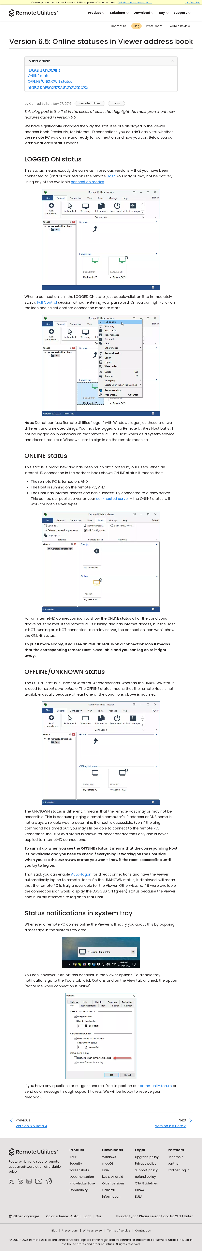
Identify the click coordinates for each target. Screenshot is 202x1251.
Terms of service (118, 1230)
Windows (109, 1157)
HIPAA (139, 1190)
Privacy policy (145, 1163)
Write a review (92, 1230)
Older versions (113, 1183)
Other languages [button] (26, 1216)
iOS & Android (112, 1176)
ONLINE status (39, 75)
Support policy (146, 1170)
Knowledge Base (82, 1183)
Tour (73, 1157)
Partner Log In (178, 1170)
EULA (138, 1196)
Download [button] (142, 12)
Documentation (81, 1176)
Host (111, 176)
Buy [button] (162, 12)
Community (78, 1190)
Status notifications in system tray (58, 86)
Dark (99, 1216)
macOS (108, 1163)
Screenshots (79, 1170)
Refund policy (145, 1176)
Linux (105, 1170)
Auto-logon (81, 874)
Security (75, 1163)
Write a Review (180, 26)
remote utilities (89, 103)
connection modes (87, 181)
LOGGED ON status (44, 70)
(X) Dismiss (192, 2)
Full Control (47, 302)
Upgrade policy (147, 1157)
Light (87, 1216)
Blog (136, 26)
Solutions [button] (117, 12)
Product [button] (94, 12)
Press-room (154, 26)
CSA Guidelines (146, 1183)
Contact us (118, 26)
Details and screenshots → (135, 2)
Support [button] (180, 12)
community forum (156, 1085)
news (116, 103)
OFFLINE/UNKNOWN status (50, 81)
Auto (74, 1216)
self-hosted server (112, 498)
